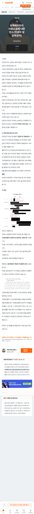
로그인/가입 (29, 2)
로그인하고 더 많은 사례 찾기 (19, 505)
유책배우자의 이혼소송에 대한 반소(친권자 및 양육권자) (19, 369)
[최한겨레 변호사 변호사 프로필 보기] (4, 350)
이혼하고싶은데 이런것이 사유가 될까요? (15, 413)
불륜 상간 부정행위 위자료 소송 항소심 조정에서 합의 (18, 372)
